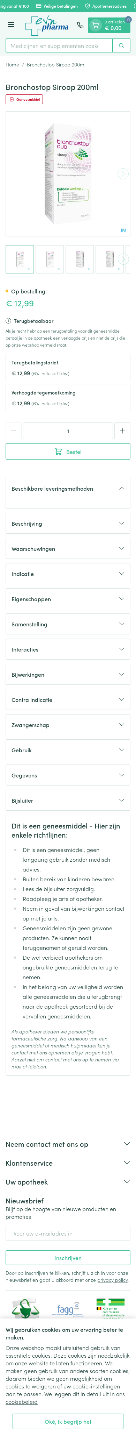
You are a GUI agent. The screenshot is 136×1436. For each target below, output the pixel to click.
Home (12, 64)
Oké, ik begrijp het (68, 1421)
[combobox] (59, 45)
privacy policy (112, 1279)
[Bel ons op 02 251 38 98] (80, 25)
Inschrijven (68, 1257)
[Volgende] (123, 173)
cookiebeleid (22, 1401)
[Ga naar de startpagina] (47, 25)
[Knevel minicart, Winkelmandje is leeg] (95, 25)
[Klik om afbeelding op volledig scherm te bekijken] (68, 174)
